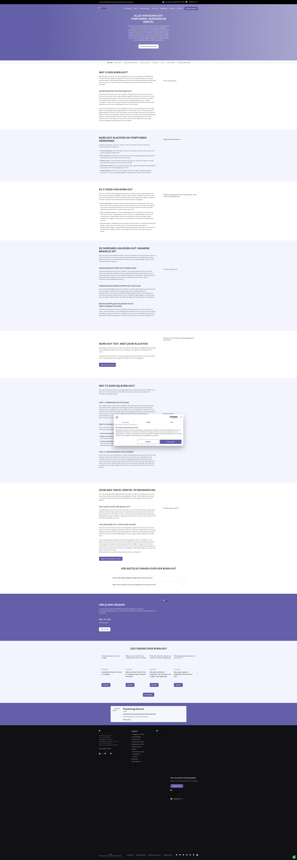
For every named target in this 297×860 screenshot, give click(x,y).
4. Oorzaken (155, 62)
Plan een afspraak (191, 8)
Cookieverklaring (167, 855)
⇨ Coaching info (136, 754)
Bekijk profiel (127, 719)
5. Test (162, 62)
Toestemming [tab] (125, 422)
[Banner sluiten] (181, 417)
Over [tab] (171, 422)
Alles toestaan (170, 441)
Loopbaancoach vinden (138, 741)
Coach (135, 8)
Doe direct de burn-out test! (148, 46)
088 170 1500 (181, 2)
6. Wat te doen (170, 62)
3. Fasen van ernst (144, 62)
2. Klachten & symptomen (130, 62)
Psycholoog (128, 8)
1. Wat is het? (117, 62)
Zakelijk (172, 8)
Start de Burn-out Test (107, 365)
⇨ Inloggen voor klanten (138, 734)
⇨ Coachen (134, 756)
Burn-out (154, 8)
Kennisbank (135, 759)
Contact (179, 8)
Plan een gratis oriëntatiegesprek (183, 778)
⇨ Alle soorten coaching (138, 751)
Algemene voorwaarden (154, 855)
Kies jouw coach (176, 786)
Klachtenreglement (141, 855)
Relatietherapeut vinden (138, 744)
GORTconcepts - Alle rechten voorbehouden (110, 856)
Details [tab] (148, 422)
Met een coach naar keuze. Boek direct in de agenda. (184, 781)
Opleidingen (163, 8)
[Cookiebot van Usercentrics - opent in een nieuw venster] (171, 417)
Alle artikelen (148, 695)
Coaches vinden (136, 739)
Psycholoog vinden (137, 746)
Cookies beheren (136, 761)
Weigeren (148, 441)
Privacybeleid (130, 855)
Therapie (134, 749)
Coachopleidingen (136, 737)
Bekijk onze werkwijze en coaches (111, 559)
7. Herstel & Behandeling (183, 62)
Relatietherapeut (145, 8)
